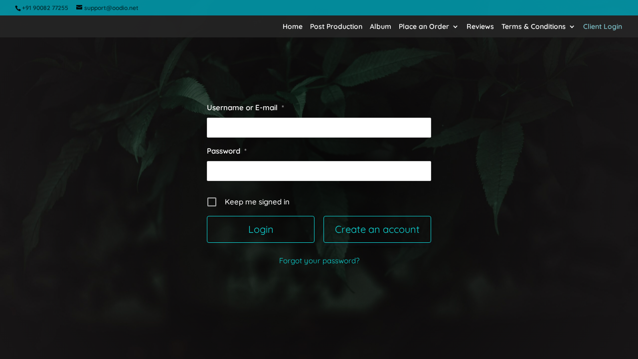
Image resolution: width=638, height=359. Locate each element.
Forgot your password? (319, 260)
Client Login (602, 27)
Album (380, 27)
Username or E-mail (245, 107)
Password (227, 151)
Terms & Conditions (533, 27)
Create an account (377, 229)
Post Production (336, 27)
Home (293, 27)
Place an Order (424, 27)
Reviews (480, 27)
